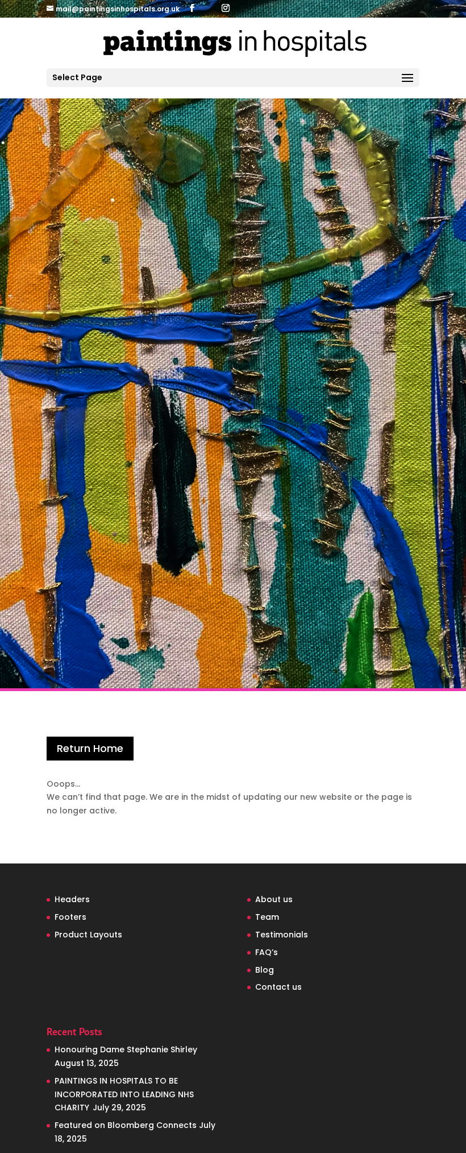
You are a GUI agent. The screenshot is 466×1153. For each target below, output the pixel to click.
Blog (264, 970)
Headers (72, 899)
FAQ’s (266, 952)
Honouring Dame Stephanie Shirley (126, 1049)
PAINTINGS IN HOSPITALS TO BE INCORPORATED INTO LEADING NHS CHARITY (124, 1094)
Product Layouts (88, 934)
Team (267, 917)
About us (274, 899)
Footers (70, 917)
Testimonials (281, 934)
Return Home (90, 748)
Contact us (278, 987)
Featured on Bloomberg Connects (126, 1125)
